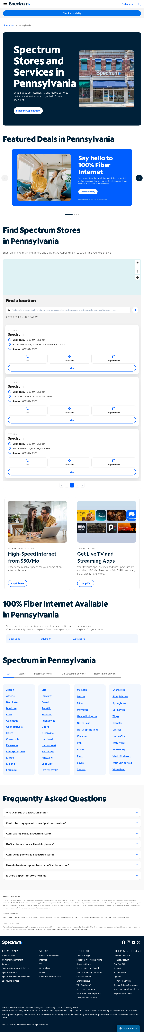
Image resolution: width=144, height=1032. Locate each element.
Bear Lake (14, 638)
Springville (118, 709)
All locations (8, 25)
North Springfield (87, 729)
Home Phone (45, 968)
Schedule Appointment (28, 110)
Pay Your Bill (119, 964)
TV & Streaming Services (73, 673)
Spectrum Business (10, 980)
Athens (10, 696)
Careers (5, 964)
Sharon (81, 769)
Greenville (48, 733)
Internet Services (43, 673)
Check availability (72, 13)
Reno (80, 756)
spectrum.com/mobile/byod (119, 917)
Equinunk (46, 638)
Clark (9, 714)
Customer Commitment (12, 959)
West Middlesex (121, 756)
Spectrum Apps (83, 955)
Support (117, 968)
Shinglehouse (120, 696)
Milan (80, 703)
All (8, 673)
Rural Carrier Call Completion (126, 989)
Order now (127, 4)
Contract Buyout (84, 976)
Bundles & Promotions (49, 955)
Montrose (82, 709)
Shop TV (85, 583)
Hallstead (47, 739)
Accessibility (49, 1007)
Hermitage (48, 751)
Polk (79, 743)
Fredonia (47, 714)
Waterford (118, 743)
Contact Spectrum (122, 955)
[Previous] (4, 178)
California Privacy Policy (67, 1007)
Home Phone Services (105, 673)
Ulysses (116, 729)
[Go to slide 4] (78, 214)
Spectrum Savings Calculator (89, 972)
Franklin (46, 708)
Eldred (10, 757)
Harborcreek (49, 745)
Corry (9, 733)
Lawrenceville (50, 770)
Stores (22, 673)
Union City (118, 736)
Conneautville (14, 726)
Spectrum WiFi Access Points (89, 959)
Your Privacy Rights (34, 1007)
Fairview (47, 696)
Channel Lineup (83, 980)
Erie (44, 689)
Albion (10, 689)
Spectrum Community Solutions (16, 976)
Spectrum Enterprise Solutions (15, 968)
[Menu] (4, 4)
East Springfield (15, 751)
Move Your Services (122, 980)
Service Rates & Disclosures (126, 985)
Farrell (45, 702)
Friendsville (48, 720)
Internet (43, 959)
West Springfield (122, 762)
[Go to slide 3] (76, 214)
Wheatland (118, 769)
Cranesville (12, 739)
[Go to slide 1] (69, 214)
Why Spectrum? (83, 985)
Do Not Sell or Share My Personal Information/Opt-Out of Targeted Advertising (37, 1010)
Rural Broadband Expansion (88, 993)
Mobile (42, 972)
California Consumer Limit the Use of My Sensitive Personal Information (105, 1010)
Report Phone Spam (122, 993)
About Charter (8, 955)
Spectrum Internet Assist (50, 976)
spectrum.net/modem (84, 905)
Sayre (80, 762)
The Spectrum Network (86, 997)
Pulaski (81, 749)
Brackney (11, 708)
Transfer (117, 723)
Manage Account (121, 959)
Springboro (119, 703)
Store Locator (120, 972)
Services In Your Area (85, 989)
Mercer (81, 696)
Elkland (10, 763)
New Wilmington (87, 716)
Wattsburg (79, 638)
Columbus (12, 720)
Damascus (12, 745)
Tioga (115, 716)
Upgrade (118, 976)
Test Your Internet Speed (87, 968)
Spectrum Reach (9, 972)
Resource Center (83, 964)
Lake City (47, 763)
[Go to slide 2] (74, 214)
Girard (45, 726)
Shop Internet (18, 583)
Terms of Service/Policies (13, 1007)
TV (40, 964)
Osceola (82, 736)
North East (83, 723)
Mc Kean (82, 689)
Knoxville (47, 757)
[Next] (139, 178)
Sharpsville (118, 689)
